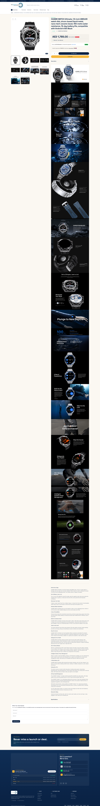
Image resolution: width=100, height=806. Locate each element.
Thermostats (23, 9)
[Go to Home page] (17, 5)
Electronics (29, 9)
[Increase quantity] (57, 53)
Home (12, 12)
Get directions (52, 771)
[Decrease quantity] (52, 53)
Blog (48, 9)
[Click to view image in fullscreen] (30, 36)
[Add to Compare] (15, 19)
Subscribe (82, 739)
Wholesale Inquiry (43, 9)
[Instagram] (63, 783)
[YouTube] (66, 783)
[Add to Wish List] (13, 19)
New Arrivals (36, 9)
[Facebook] (61, 783)
